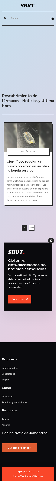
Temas (5, 419)
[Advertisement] (28, 57)
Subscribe (18, 299)
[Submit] (5, 18)
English (5, 380)
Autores (6, 425)
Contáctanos (8, 374)
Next (31, 228)
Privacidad (7, 397)
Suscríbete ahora (19, 447)
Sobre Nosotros (10, 368)
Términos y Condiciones (14, 402)
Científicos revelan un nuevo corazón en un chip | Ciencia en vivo (28, 166)
